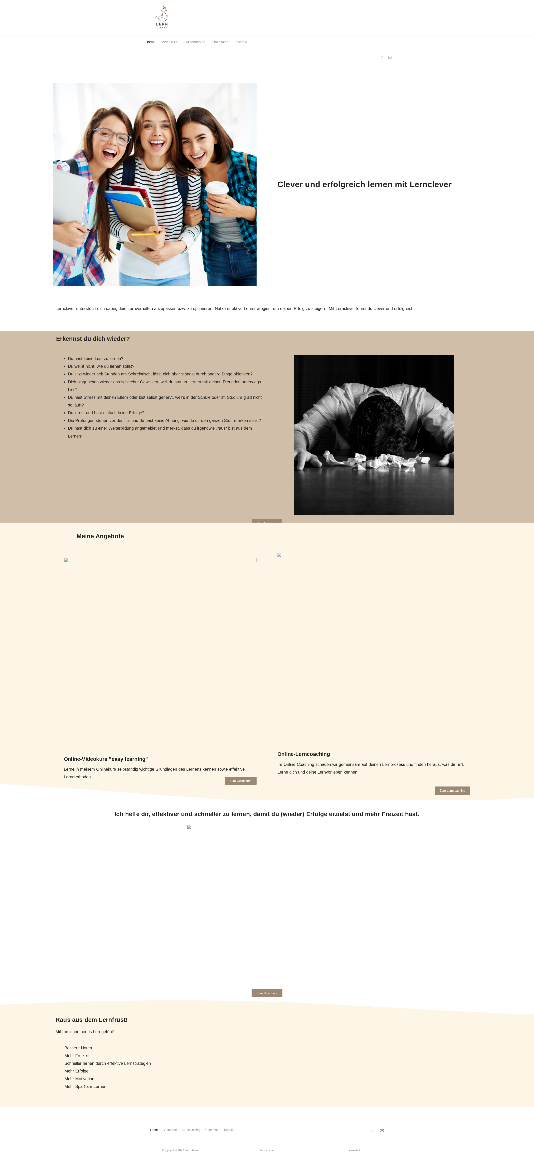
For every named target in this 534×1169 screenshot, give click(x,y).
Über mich (220, 42)
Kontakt (241, 42)
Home (150, 42)
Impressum (267, 1150)
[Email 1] (390, 57)
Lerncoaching (194, 42)
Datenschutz (353, 1150)
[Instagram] (381, 57)
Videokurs (169, 42)
